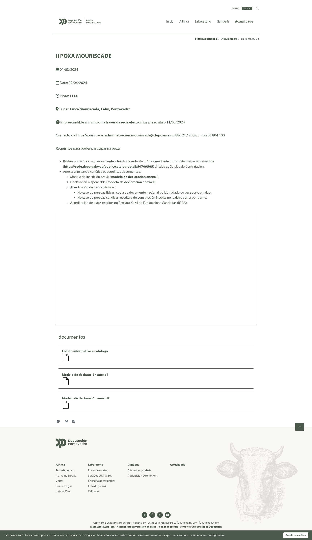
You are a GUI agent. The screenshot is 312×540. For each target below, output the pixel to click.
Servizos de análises (100, 475)
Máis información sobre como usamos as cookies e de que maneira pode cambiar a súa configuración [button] (161, 535)
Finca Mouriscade (206, 38)
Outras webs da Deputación (206, 526)
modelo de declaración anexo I (134, 176)
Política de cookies (168, 526)
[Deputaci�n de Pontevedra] (71, 443)
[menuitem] (170, 21)
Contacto (185, 526)
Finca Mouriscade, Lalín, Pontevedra (100, 109)
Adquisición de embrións (143, 475)
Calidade (93, 491)
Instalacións (63, 491)
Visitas (59, 481)
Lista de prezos (97, 486)
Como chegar (64, 486)
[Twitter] (66, 421)
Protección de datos (145, 526)
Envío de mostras (98, 470)
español (235, 8)
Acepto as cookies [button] (295, 535)
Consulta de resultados (101, 481)
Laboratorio (95, 464)
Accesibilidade (125, 526)
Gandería (133, 464)
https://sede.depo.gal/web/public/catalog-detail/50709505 (108, 166)
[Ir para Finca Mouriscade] (80, 22)
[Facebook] (73, 421)
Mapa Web (95, 526)
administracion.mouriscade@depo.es (136, 135)
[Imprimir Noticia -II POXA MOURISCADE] (58, 421)
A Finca (60, 464)
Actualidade (229, 38)
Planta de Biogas (66, 475)
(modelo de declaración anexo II (130, 182)
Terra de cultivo (65, 470)
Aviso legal (109, 526)
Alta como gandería (139, 470)
